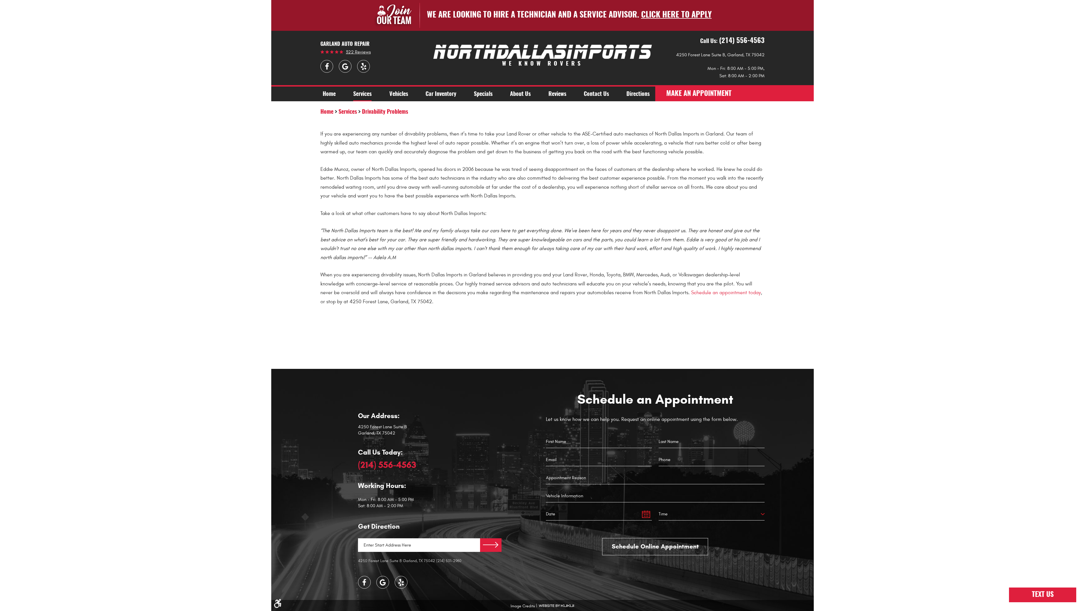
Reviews (557, 94)
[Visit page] (491, 545)
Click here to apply (676, 15)
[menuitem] (329, 94)
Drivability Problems (385, 112)
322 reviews (358, 52)
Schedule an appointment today (726, 293)
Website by (556, 606)
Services (362, 94)
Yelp (363, 66)
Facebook (326, 66)
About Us (520, 94)
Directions (638, 94)
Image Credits (523, 606)
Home (329, 94)
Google (345, 66)
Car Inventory (441, 94)
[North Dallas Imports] (542, 52)
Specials (483, 94)
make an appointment (699, 94)
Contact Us (596, 94)
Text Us (1043, 594)
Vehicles (398, 94)
